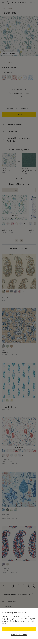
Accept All (19, 629)
